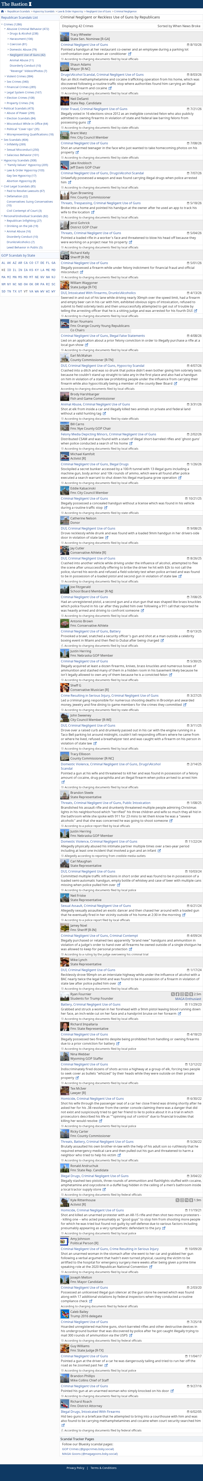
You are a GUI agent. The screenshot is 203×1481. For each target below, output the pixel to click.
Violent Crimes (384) (20, 76)
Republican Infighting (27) (24, 220)
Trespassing (83, 203)
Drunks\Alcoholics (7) (20, 242)
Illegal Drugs (119, 464)
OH (26, 284)
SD (4, 291)
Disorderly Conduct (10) (25, 65)
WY (54, 291)
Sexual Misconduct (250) (23, 149)
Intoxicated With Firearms (87, 293)
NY (9, 284)
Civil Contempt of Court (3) (24, 211)
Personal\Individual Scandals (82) (26, 216)
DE (42, 263)
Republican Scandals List (19, 17)
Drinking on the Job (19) (22, 226)
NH (48, 277)
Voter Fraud (70, 109)
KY (37, 270)
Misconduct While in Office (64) (27, 123)
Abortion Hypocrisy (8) (21, 181)
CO (31, 263)
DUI (64, 293)
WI (48, 291)
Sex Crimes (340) (18, 81)
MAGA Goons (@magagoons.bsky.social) (90, 1454)
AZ (15, 263)
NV (42, 277)
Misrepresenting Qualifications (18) (30, 134)
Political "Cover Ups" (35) (23, 129)
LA (42, 270)
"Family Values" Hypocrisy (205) (27, 165)
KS (31, 270)
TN (9, 291)
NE (37, 277)
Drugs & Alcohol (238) (24, 33)
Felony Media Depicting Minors (84, 434)
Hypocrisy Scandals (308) (20, 160)
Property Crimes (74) (20, 103)
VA (31, 291)
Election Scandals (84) (21, 118)
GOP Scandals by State (18, 255)
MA (4, 277)
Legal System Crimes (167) (24, 92)
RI (48, 284)
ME (48, 270)
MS (20, 277)
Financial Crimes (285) (21, 87)
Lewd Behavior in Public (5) (24, 247)
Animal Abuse (71, 404)
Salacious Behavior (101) (23, 155)
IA (26, 270)
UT (20, 291)
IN (20, 270)
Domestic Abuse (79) (23, 49)
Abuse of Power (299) (20, 113)
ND (20, 284)
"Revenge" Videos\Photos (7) (28, 71)
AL (4, 263)
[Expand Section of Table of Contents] (8, 33)
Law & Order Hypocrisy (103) (25, 170)
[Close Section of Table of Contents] (2, 24)
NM (4, 284)
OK (31, 284)
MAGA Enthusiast (188, 999)
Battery (115, 631)
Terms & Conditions (104, 1468)
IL (15, 270)
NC (15, 284)
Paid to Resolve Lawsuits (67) (26, 191)
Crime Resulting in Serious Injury (85, 695)
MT (31, 277)
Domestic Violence (75, 764)
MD (54, 270)
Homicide (68, 1098)
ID (9, 270)
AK (9, 263)
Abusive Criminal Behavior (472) (28, 29)
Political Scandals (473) (19, 108)
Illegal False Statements (127, 335)
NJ (54, 277)
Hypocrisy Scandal (130, 365)
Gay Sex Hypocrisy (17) (21, 175)
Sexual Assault (71, 905)
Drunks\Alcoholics (122, 293)
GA (54, 263)
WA (37, 291)
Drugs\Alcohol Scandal (78, 74)
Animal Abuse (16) (19, 231)
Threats (66, 203)
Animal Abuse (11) (22, 60)
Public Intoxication (136, 803)
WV (42, 291)
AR (20, 263)
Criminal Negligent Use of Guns (84, 44)
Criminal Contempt (124, 935)
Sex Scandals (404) (16, 140)
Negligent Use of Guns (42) (27, 55)
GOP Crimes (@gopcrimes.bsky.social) (88, 1449)
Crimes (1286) (13, 24)
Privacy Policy (75, 1468)
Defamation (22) (17, 196)
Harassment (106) (21, 39)
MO (26, 277)
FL (48, 263)
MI (9, 277)
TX (15, 291)
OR (37, 284)
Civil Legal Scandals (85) (19, 186)
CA (26, 263)
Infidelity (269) (16, 144)
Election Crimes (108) (20, 98)
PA (42, 284)
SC (54, 284)
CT (37, 263)
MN (15, 277)
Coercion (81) (18, 44)
